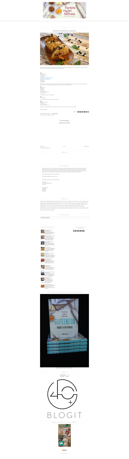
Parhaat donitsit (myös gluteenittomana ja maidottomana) (50, 284)
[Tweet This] (80, 111)
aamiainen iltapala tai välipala (50, 201)
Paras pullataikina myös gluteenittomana (48, 230)
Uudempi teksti (42, 146)
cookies (56, 201)
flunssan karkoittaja (64, 201)
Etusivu (64, 146)
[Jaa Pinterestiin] (57, 113)
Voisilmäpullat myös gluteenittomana (48, 266)
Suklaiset (42, 201)
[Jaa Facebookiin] (55, 113)
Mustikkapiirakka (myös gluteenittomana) (48, 278)
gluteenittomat (69, 201)
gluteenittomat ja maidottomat (84, 201)
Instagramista (44, 188)
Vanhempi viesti (86, 146)
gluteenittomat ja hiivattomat (76, 201)
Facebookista (44, 189)
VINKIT (45, 201)
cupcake (60, 201)
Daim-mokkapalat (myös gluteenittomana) (48, 259)
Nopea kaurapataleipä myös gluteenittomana (49, 242)
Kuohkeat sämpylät (48, 247)
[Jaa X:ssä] (54, 113)
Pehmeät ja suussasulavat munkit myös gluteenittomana (50, 236)
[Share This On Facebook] (78, 111)
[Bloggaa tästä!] (53, 113)
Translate (67, 376)
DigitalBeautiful (66, 453)
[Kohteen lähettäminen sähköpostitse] (52, 113)
